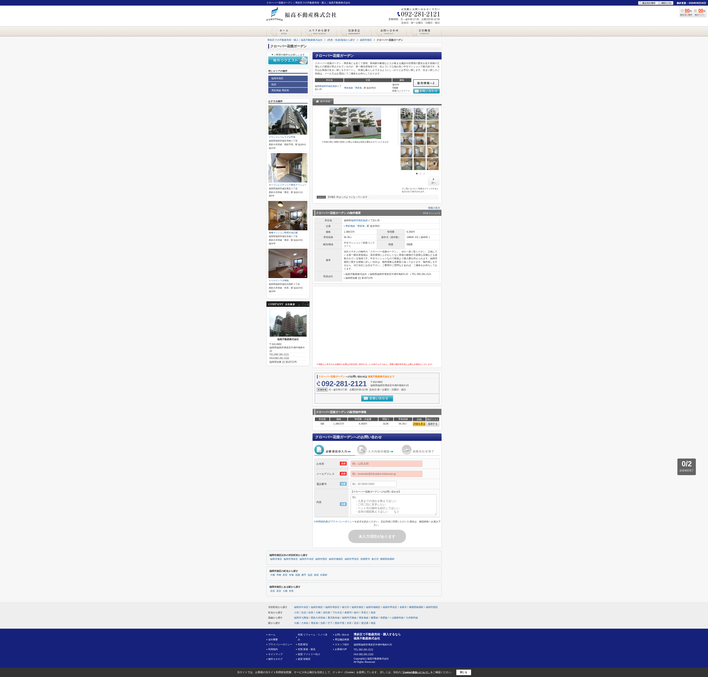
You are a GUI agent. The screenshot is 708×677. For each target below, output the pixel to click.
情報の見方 (434, 207)
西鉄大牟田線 (318, 617)
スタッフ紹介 (342, 644)
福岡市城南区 (336, 559)
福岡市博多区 (291, 559)
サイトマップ (275, 654)
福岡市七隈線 (301, 617)
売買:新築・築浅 (306, 649)
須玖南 (326, 612)
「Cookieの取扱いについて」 (415, 672)
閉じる (463, 672)
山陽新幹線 (398, 617)
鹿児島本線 (334, 617)
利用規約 (321, 521)
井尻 (291, 591)
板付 (356, 612)
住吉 (303, 612)
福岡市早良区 (352, 559)
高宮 (285, 575)
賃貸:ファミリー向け (309, 654)
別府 (322, 623)
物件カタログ (275, 659)
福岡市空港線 (349, 617)
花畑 (297, 575)
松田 (310, 612)
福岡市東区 (276, 559)
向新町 (323, 575)
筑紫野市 (365, 559)
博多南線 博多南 (280, 90)
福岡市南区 (327, 86)
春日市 (375, 559)
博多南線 (348, 88)
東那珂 (348, 612)
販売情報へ (425, 83)
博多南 (358, 88)
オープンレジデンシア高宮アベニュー (287, 185)
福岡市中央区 (306, 559)
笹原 (272, 591)
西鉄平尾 (339, 623)
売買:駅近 (303, 644)
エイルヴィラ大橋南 (279, 280)
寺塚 (291, 575)
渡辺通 (364, 623)
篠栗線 (374, 617)
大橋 (272, 575)
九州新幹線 (412, 617)
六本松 (304, 623)
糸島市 (403, 607)
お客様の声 (341, 649)
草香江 (364, 612)
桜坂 (373, 623)
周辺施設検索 (342, 639)
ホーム (271, 634)
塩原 (310, 575)
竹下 (330, 623)
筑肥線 (384, 617)
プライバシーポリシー (342, 521)
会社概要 (273, 639)
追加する (433, 423)
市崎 (278, 575)
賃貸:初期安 (304, 659)
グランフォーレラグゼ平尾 (282, 137)
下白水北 (337, 612)
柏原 (335, 86)
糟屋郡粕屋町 (387, 559)
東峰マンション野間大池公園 (283, 232)
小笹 (296, 612)
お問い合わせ (342, 634)
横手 (303, 575)
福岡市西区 (321, 559)
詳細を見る (419, 423)
